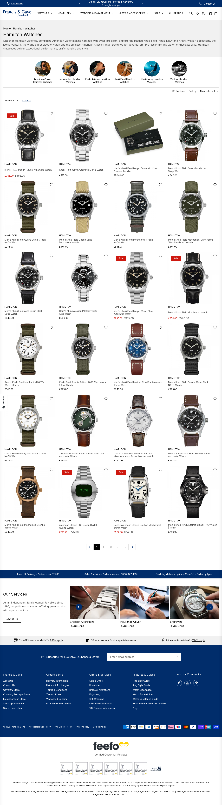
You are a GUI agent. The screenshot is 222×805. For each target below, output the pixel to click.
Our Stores (17, 3)
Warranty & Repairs (56, 699)
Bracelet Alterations (99, 689)
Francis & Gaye (18, 727)
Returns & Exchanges (57, 685)
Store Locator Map (13, 708)
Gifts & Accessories (132, 13)
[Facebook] (179, 683)
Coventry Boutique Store (16, 694)
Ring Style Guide (141, 685)
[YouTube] (187, 683)
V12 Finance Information (102, 708)
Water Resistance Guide (145, 699)
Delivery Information (57, 680)
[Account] (203, 13)
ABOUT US (12, 619)
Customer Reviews (115, 754)
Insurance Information (100, 703)
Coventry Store (11, 689)
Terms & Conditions (56, 689)
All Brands (176, 13)
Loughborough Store (14, 699)
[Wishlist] (198, 13)
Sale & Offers (96, 680)
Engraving (94, 694)
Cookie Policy (99, 727)
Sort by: (193, 91)
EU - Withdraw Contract (58, 703)
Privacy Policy (82, 727)
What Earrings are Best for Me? (149, 703)
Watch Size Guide (142, 689)
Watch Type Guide (143, 694)
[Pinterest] (196, 683)
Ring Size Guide (141, 680)
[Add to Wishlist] (51, 113)
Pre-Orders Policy (63, 727)
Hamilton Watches (24, 28)
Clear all (26, 100)
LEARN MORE (77, 626)
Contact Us (209, 3)
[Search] (191, 13)
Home (7, 28)
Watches (43, 13)
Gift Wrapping (96, 699)
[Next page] (132, 547)
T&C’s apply (56, 640)
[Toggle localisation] (210, 13)
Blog (135, 708)
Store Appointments (13, 703)
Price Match (95, 685)
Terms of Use (53, 694)
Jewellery (64, 13)
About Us (8, 680)
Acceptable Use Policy (40, 727)
